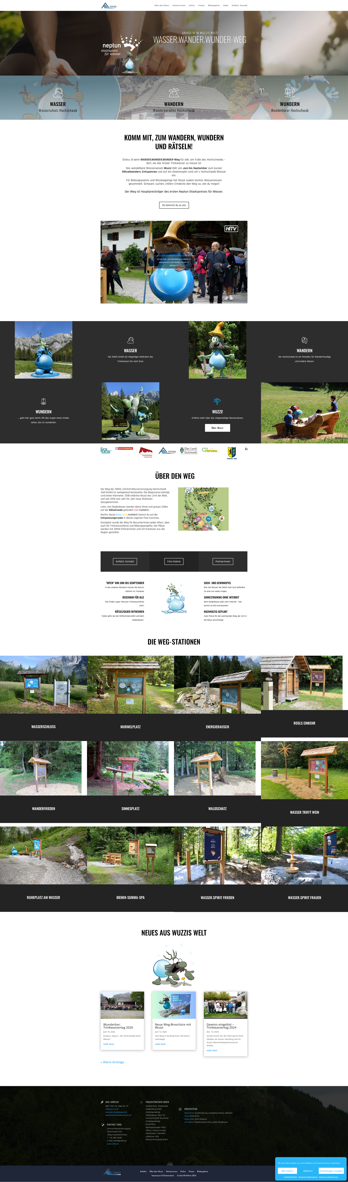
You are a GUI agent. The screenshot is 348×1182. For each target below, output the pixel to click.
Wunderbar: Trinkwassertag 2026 (118, 1025)
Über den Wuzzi (161, 5)
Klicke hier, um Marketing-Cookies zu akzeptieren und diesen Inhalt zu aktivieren (174, 262)
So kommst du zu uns (174, 205)
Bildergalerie (214, 5)
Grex (186, 1116)
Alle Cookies (287, 1170)
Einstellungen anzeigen (331, 1170)
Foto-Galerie (174, 561)
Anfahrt (143, 1172)
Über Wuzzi (217, 427)
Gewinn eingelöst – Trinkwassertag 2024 (221, 1025)
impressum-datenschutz (308, 1177)
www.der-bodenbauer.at (116, 1112)
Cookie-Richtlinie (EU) (186, 1176)
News (225, 5)
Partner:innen (179, 5)
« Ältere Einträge (112, 1062)
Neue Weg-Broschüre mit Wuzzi (173, 1025)
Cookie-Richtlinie (290, 1177)
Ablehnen (308, 1170)
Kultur (192, 5)
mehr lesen (108, 1044)
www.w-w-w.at (112, 1109)
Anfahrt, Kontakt (239, 5)
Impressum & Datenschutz (163, 1176)
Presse (201, 5)
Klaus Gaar (189, 1119)
